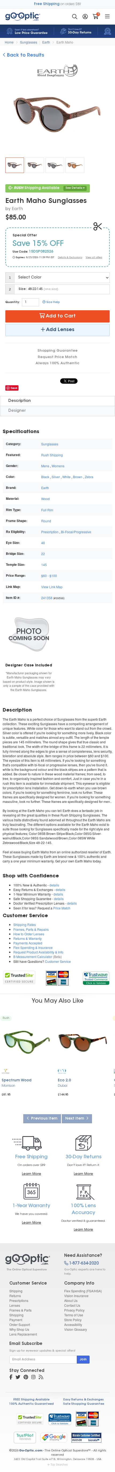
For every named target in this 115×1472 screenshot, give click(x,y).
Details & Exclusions (70, 257)
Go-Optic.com (30, 1450)
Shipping (15, 1291)
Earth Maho (64, 42)
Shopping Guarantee (57, 350)
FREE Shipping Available (31, 1399)
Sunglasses (28, 42)
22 (43, 553)
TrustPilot (24, 1437)
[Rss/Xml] (41, 1377)
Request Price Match (57, 357)
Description (19, 401)
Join (83, 1359)
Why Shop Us (19, 1329)
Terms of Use (73, 1315)
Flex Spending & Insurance (33, 947)
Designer (17, 411)
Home (9, 42)
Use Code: (20, 251)
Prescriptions (18, 1300)
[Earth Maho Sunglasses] (14, 165)
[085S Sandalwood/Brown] (75, 165)
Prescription (50, 531)
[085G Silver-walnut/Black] (54, 165)
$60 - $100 (49, 575)
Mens (45, 466)
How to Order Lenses (28, 934)
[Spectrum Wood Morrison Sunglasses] (27, 1042)
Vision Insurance (76, 1295)
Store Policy (73, 1319)
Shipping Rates (24, 924)
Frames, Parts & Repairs (31, 929)
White (66, 476)
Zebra (89, 476)
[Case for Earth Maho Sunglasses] (29, 634)
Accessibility (73, 1324)
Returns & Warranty (27, 938)
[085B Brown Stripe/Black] (34, 165)
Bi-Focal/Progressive (76, 531)
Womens (58, 466)
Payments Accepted (27, 943)
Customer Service (58, 961)
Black (45, 476)
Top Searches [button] (59, 1464)
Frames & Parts (20, 1310)
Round (46, 521)
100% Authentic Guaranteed (31, 1404)
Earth (46, 42)
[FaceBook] (10, 1377)
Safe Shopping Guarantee (83, 1404)
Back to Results (25, 55)
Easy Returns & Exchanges (83, 1399)
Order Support (19, 1324)
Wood (45, 498)
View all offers (94, 257)
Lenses (14, 1305)
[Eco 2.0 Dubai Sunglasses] (83, 1042)
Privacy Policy (74, 1310)
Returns (15, 1295)
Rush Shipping (52, 455)
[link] (96, 977)
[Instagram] (33, 1377)
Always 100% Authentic (57, 363)
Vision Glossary (75, 1329)
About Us (71, 1300)
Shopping (16, 1315)
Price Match (61, 908)
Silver (56, 476)
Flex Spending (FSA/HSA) (83, 1291)
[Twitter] (18, 1377)
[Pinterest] (26, 1377)
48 (43, 542)
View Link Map (52, 586)
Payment (15, 1319)
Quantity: (12, 302)
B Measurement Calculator (32, 956)
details (54, 885)
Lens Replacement (23, 1334)
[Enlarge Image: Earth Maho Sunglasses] (60, 116)
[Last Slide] (9, 115)
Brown (77, 476)
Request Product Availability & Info (38, 952)
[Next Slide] (106, 115)
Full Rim (47, 510)
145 (44, 564)
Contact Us (72, 1305)
